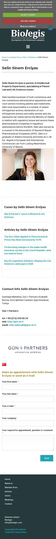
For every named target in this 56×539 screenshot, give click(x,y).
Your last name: (10, 394)
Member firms (11, 487)
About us (9, 483)
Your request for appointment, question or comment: (27, 431)
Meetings (9, 500)
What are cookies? (28, 26)
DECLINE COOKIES (28, 21)
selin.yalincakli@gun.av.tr (22, 325)
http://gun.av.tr (15, 321)
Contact (8, 504)
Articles (8, 491)
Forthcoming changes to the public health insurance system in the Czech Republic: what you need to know (27, 250)
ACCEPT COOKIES (28, 15)
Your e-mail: (8, 406)
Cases (7, 496)
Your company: (9, 418)
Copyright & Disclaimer (15, 529)
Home (7, 479)
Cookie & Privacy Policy (28, 10)
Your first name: (10, 381)
